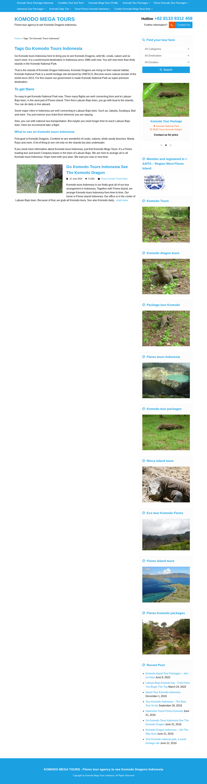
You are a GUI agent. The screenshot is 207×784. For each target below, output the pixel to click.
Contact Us (183, 24)
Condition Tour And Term (71, 2)
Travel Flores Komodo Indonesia (91, 8)
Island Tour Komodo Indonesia (163, 687)
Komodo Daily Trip (59, 8)
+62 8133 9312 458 (173, 18)
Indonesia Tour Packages (30, 8)
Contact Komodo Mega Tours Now (132, 8)
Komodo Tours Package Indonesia (35, 2)
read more (122, 200)
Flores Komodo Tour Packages (170, 2)
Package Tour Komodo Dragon (166, 116)
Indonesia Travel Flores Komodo (164, 706)
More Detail (169, 97)
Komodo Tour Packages (135, 2)
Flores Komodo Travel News (114, 178)
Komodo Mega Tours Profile (103, 2)
